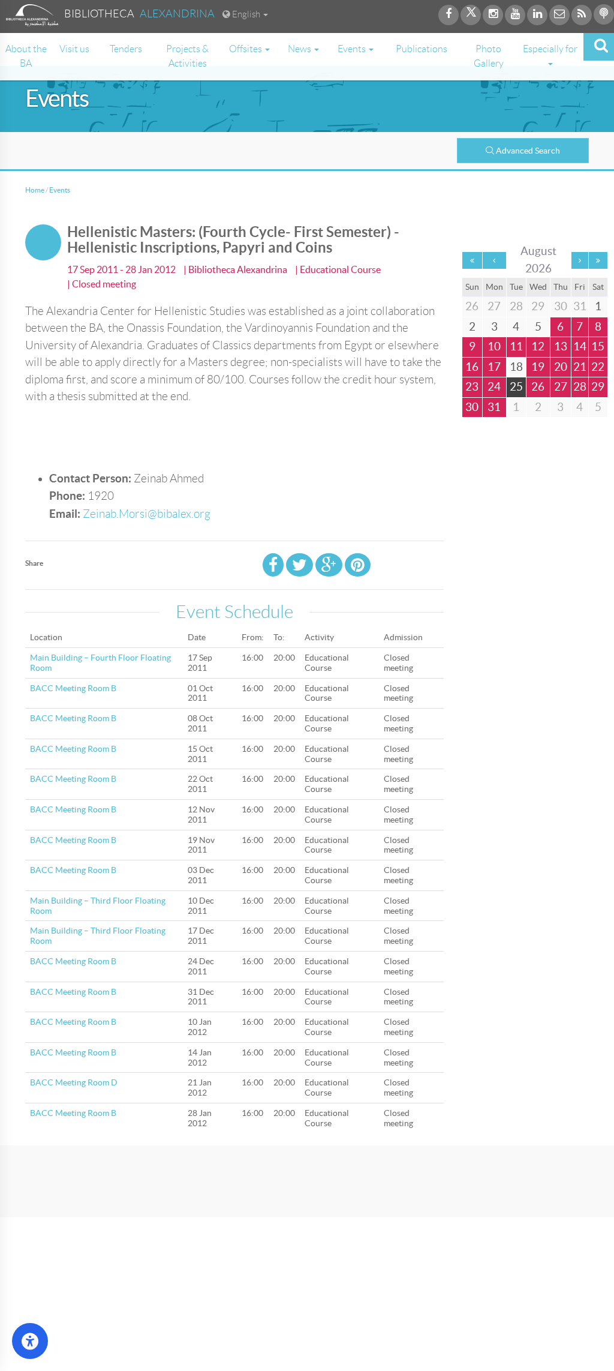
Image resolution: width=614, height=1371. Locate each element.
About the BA (26, 56)
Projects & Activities (187, 56)
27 (560, 386)
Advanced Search (528, 150)
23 (471, 386)
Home (34, 190)
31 (494, 407)
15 (597, 346)
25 (516, 386)
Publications (421, 49)
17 (494, 367)
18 (516, 367)
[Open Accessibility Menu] (30, 1341)
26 (537, 386)
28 (579, 386)
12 (537, 346)
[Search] (598, 47)
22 (597, 367)
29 (597, 386)
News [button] (300, 49)
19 (537, 367)
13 (560, 346)
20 (560, 367)
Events (59, 190)
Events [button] (353, 49)
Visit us (74, 49)
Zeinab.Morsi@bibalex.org (146, 514)
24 (494, 386)
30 (471, 407)
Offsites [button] (246, 49)
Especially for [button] (550, 49)
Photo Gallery (489, 56)
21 (579, 367)
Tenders (126, 49)
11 (516, 346)
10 (494, 346)
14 (579, 346)
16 (471, 367)
